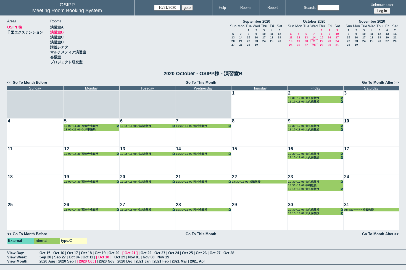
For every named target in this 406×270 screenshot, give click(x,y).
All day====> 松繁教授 (359, 209)
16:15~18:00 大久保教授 (303, 101)
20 (233, 41)
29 (248, 44)
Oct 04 (74, 257)
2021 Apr (197, 261)
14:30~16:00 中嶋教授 (302, 185)
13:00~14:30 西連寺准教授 (81, 125)
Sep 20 (45, 257)
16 (256, 37)
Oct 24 (173, 253)
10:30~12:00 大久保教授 (303, 97)
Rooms (246, 8)
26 (279, 41)
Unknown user (382, 5)
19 (279, 37)
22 (248, 41)
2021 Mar (179, 261)
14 (240, 37)
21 (240, 41)
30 (256, 44)
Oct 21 (130, 253)
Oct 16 (58, 253)
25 (271, 41)
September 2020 (256, 21)
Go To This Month (201, 82)
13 (233, 37)
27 (233, 44)
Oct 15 (44, 253)
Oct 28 (228, 253)
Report (272, 8)
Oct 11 (88, 257)
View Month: (17, 261)
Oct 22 (146, 253)
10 (264, 33)
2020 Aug (47, 261)
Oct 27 (215, 253)
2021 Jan (143, 261)
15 (248, 37)
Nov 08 (148, 257)
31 (337, 44)
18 (271, 37)
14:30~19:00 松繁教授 (246, 181)
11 (271, 33)
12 (279, 33)
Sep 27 (60, 257)
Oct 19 (100, 253)
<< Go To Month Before (27, 82)
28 (240, 44)
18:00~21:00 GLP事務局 (80, 129)
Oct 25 (187, 253)
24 (264, 41)
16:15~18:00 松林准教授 (135, 125)
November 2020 (372, 21)
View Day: (15, 253)
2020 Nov (106, 261)
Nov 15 (163, 257)
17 (264, 37)
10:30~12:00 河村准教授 (191, 125)
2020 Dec (125, 261)
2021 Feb (161, 261)
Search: (310, 8)
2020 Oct (86, 261)
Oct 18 (86, 253)
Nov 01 (134, 257)
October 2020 (314, 21)
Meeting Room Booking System (67, 10)
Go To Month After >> (380, 82)
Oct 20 (114, 253)
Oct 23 (159, 253)
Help (222, 8)
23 (256, 41)
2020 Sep (66, 261)
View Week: (17, 257)
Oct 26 (201, 253)
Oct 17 (72, 253)
